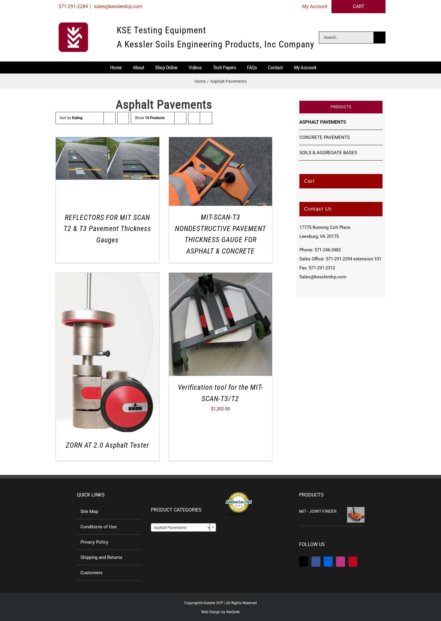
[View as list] (206, 118)
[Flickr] (328, 561)
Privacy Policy (94, 542)
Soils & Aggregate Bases (328, 152)
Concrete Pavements (324, 137)
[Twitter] (303, 561)
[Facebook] (315, 561)
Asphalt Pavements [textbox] (182, 527)
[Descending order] (123, 118)
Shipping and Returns (101, 557)
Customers (91, 572)
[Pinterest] (352, 561)
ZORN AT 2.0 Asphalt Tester (107, 445)
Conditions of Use (98, 527)
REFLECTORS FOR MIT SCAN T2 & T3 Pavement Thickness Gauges (107, 228)
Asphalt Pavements (322, 122)
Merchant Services (238, 514)
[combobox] (183, 527)
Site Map (89, 511)
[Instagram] (340, 561)
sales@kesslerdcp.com (117, 6)
